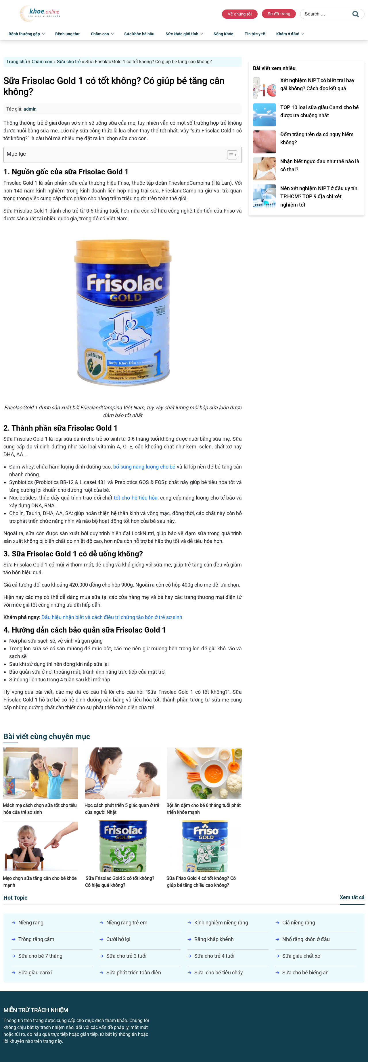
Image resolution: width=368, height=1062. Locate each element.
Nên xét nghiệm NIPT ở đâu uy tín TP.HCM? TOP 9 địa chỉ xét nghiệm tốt (318, 196)
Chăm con (100, 34)
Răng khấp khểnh (214, 939)
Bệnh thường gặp (24, 34)
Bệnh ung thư (67, 34)
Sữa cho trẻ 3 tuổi (126, 956)
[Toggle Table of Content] (229, 155)
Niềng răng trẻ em (126, 923)
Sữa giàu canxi (35, 973)
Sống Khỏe (223, 34)
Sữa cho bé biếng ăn (305, 973)
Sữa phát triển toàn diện (133, 973)
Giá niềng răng (298, 923)
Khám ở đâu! (287, 34)
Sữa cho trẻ (69, 61)
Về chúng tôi (240, 14)
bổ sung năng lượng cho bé (144, 467)
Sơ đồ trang (279, 13)
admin (30, 109)
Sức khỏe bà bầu (139, 34)
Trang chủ (16, 61)
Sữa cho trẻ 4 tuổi (214, 956)
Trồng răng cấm (36, 939)
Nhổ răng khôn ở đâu (306, 939)
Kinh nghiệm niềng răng (221, 923)
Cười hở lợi (118, 939)
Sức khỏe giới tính (182, 34)
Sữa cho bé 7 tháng (40, 956)
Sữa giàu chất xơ (301, 956)
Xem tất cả (352, 897)
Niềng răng (30, 923)
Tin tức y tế (255, 34)
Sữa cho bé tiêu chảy (218, 973)
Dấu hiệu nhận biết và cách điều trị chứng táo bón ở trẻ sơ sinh (111, 617)
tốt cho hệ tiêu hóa (136, 498)
